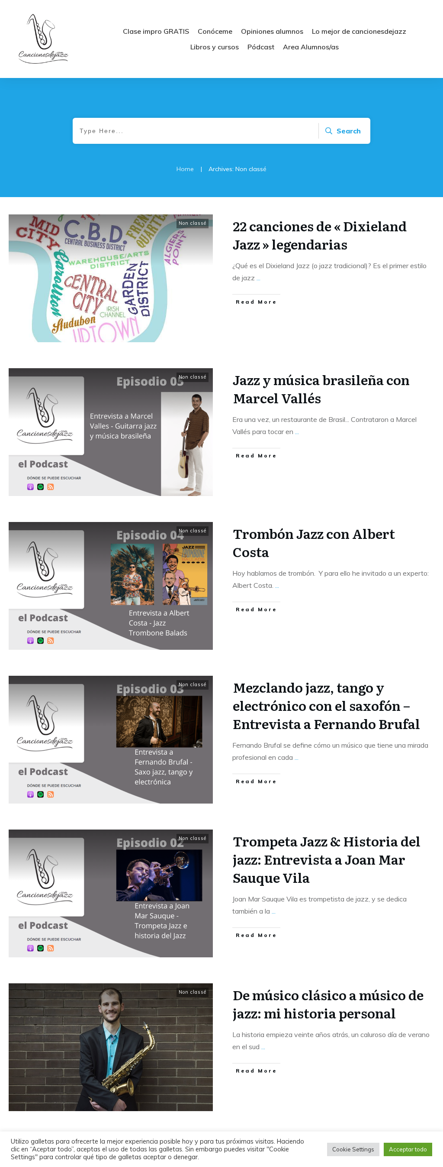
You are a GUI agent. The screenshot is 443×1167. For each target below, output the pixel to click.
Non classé (192, 223)
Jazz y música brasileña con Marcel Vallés (321, 388)
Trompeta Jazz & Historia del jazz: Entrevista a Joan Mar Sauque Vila (327, 859)
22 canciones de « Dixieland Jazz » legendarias (320, 234)
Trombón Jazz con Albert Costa (314, 542)
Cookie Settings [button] (353, 1149)
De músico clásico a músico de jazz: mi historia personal (328, 1003)
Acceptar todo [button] (408, 1149)
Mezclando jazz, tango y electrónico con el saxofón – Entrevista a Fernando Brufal (326, 705)
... (258, 277)
